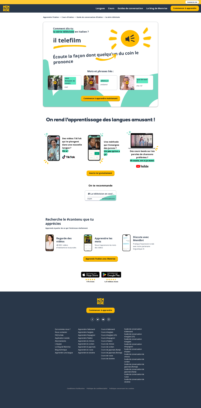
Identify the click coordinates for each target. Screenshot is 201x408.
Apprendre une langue (64, 353)
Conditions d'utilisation (76, 388)
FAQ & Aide (59, 335)
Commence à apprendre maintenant (101, 98)
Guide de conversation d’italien (90, 17)
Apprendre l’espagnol (86, 335)
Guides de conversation (130, 8)
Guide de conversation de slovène (134, 380)
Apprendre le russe (85, 350)
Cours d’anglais (107, 332)
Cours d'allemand (108, 329)
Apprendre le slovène (86, 353)
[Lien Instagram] (108, 319)
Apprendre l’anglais (85, 332)
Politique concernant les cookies (121, 388)
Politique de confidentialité (97, 388)
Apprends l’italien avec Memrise (100, 258)
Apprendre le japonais (86, 347)
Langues (100, 8)
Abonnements (60, 341)
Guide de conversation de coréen (134, 360)
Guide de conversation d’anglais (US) (133, 335)
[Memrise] (6, 8)
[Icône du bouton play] (55, 82)
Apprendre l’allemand (86, 329)
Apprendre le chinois (86, 341)
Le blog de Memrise (156, 8)
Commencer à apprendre (184, 8)
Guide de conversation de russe (134, 375)
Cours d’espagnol (108, 338)
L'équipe (58, 344)
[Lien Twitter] (97, 319)
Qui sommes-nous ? (62, 329)
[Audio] (130, 38)
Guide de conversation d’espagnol (133, 345)
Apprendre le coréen (86, 344)
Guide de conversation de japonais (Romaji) (134, 365)
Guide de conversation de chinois (134, 355)
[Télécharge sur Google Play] (111, 275)
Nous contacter (61, 332)
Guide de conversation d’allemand (133, 330)
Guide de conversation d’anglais (133, 340)
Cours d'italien (68, 17)
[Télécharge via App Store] (90, 275)
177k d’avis (90, 282)
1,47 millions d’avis (111, 282)
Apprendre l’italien (51, 17)
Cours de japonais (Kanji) (111, 350)
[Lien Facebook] (92, 319)
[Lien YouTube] (103, 319)
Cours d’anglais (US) (109, 335)
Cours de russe (107, 355)
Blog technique (61, 350)
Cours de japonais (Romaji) (111, 353)
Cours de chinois (107, 344)
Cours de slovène (108, 358)
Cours (111, 8)
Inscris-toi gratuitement (100, 173)
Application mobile (62, 338)
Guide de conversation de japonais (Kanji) (134, 370)
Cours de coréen (107, 347)
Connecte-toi (192, 2)
